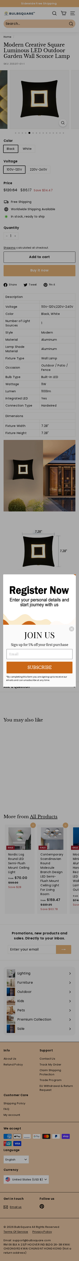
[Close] (71, 628)
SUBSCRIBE (39, 667)
